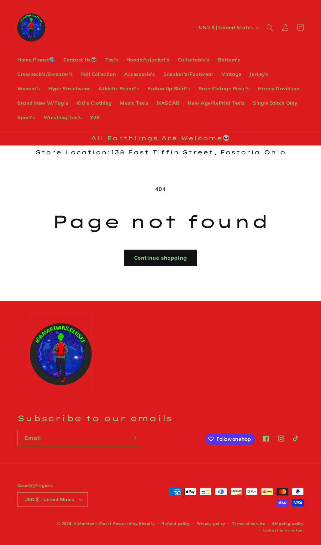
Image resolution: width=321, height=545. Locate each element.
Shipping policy (288, 523)
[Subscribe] (133, 438)
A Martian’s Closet (93, 523)
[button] (269, 27)
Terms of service (249, 523)
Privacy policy (211, 523)
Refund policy (175, 523)
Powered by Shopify (134, 523)
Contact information (283, 530)
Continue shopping (160, 257)
